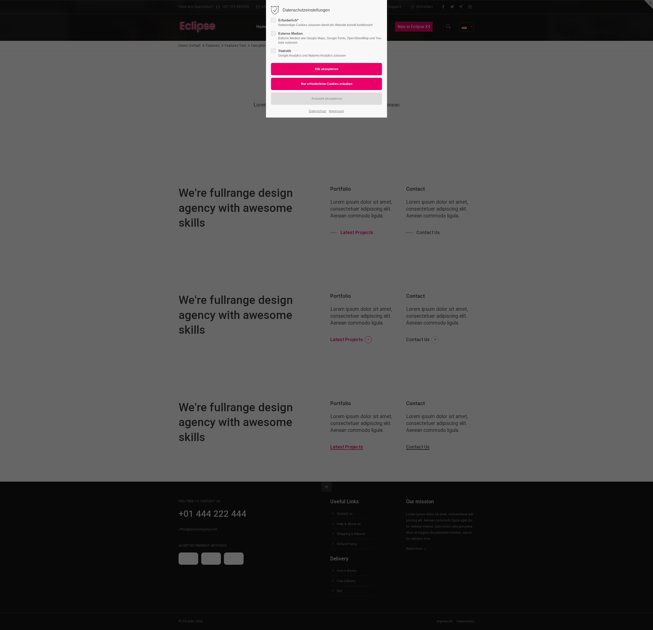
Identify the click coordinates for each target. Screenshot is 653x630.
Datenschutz (317, 111)
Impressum (336, 111)
